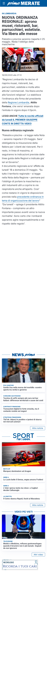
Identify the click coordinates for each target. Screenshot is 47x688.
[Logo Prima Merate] (23, 3)
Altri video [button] (38, 554)
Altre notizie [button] (37, 428)
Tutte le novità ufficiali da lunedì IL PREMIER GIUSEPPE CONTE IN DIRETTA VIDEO (22, 119)
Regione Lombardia (18, 102)
